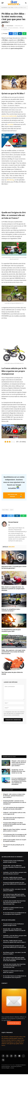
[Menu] (3, 3)
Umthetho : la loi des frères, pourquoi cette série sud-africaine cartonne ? (14, 873)
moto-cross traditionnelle (9, 116)
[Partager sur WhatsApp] (24, 33)
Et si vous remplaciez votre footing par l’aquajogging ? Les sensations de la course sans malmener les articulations (19, 781)
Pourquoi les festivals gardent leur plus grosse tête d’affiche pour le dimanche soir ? (14, 884)
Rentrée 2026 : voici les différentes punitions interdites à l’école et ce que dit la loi (14, 867)
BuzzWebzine (4, 7)
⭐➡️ (15, 495)
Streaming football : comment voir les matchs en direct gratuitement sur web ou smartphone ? (14, 802)
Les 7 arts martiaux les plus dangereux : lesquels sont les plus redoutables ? (14, 808)
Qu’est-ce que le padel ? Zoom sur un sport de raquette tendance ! (14, 840)
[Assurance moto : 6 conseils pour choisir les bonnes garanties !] (14, 557)
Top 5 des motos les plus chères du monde (12, 673)
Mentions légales (5, 1068)
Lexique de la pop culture (16, 1036)
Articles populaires (6, 1066)
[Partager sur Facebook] (11, 33)
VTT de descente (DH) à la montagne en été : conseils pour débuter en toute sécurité (14, 835)
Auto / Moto (10, 7)
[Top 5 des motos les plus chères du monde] (14, 663)
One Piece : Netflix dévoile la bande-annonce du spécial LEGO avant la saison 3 (14, 878)
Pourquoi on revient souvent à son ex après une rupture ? (13, 908)
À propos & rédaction (21, 1065)
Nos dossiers (5, 1036)
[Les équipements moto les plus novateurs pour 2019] (14, 621)
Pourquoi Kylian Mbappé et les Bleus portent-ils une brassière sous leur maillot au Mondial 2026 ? (14, 824)
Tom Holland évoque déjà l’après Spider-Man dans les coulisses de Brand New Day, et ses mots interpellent (14, 896)
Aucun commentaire (13, 27)
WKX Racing (10, 180)
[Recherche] (25, 3)
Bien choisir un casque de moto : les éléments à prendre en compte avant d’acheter (13, 588)
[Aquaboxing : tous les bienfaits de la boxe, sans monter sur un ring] (6, 772)
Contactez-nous (14, 1023)
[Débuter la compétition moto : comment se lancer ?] (14, 600)
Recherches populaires (16, 1066)
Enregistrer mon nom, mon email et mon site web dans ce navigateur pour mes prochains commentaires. (14, 713)
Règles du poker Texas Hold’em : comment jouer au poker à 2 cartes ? (14, 830)
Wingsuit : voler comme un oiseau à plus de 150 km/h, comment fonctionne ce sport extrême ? (19, 763)
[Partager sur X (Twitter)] (15, 33)
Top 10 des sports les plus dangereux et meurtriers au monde (13, 818)
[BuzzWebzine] (14, 3)
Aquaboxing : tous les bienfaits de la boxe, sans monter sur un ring (18, 771)
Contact (12, 1068)
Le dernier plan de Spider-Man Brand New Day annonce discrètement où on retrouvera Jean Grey (14, 902)
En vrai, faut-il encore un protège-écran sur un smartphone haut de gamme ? (14, 913)
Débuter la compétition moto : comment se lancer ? (11, 610)
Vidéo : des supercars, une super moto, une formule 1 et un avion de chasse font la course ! (13, 651)
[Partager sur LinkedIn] (20, 33)
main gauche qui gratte (13, 1043)
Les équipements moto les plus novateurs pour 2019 (11, 630)
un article (10, 124)
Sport (11, 509)
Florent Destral (10, 25)
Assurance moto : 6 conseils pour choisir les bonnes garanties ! (14, 567)
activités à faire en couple (13, 1040)
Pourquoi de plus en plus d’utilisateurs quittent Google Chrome (13, 861)
